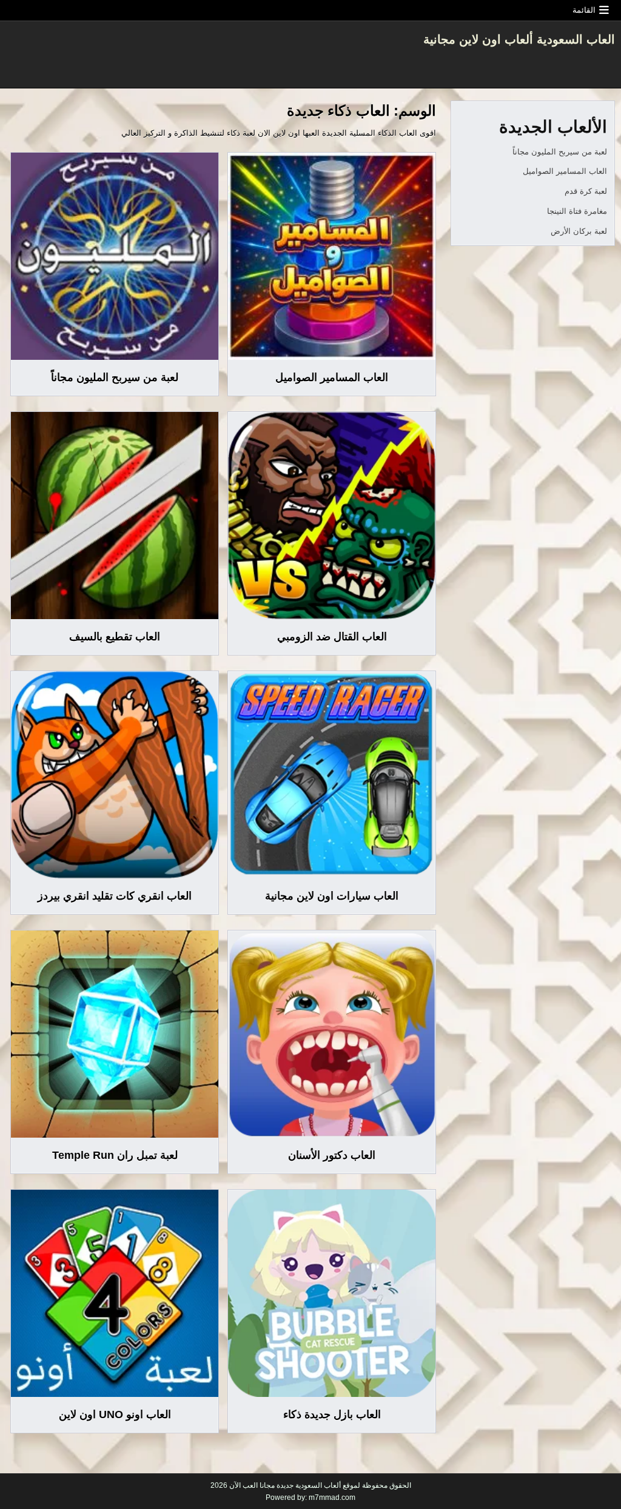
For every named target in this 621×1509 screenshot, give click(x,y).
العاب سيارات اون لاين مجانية (331, 896)
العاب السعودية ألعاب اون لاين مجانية (519, 39)
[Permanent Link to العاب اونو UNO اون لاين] (114, 1293)
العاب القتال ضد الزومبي (332, 637)
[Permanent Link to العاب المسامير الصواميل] (331, 256)
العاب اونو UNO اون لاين (115, 1414)
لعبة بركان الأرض (579, 231)
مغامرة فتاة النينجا (577, 211)
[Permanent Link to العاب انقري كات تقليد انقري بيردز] (114, 774)
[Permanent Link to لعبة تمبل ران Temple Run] (114, 1034)
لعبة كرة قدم (586, 191)
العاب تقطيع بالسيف (114, 637)
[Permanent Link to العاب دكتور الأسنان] (331, 1034)
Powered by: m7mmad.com (310, 1497)
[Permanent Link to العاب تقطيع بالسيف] (114, 515)
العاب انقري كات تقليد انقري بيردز (115, 896)
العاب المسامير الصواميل (331, 377)
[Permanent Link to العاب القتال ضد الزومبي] (331, 515)
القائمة (584, 10)
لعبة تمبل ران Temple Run (115, 1155)
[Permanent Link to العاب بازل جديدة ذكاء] (331, 1293)
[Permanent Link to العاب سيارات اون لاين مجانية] (331, 774)
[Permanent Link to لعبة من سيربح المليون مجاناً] (114, 256)
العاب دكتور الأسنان (331, 1155)
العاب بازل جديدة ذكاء (332, 1414)
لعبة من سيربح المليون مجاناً (114, 377)
